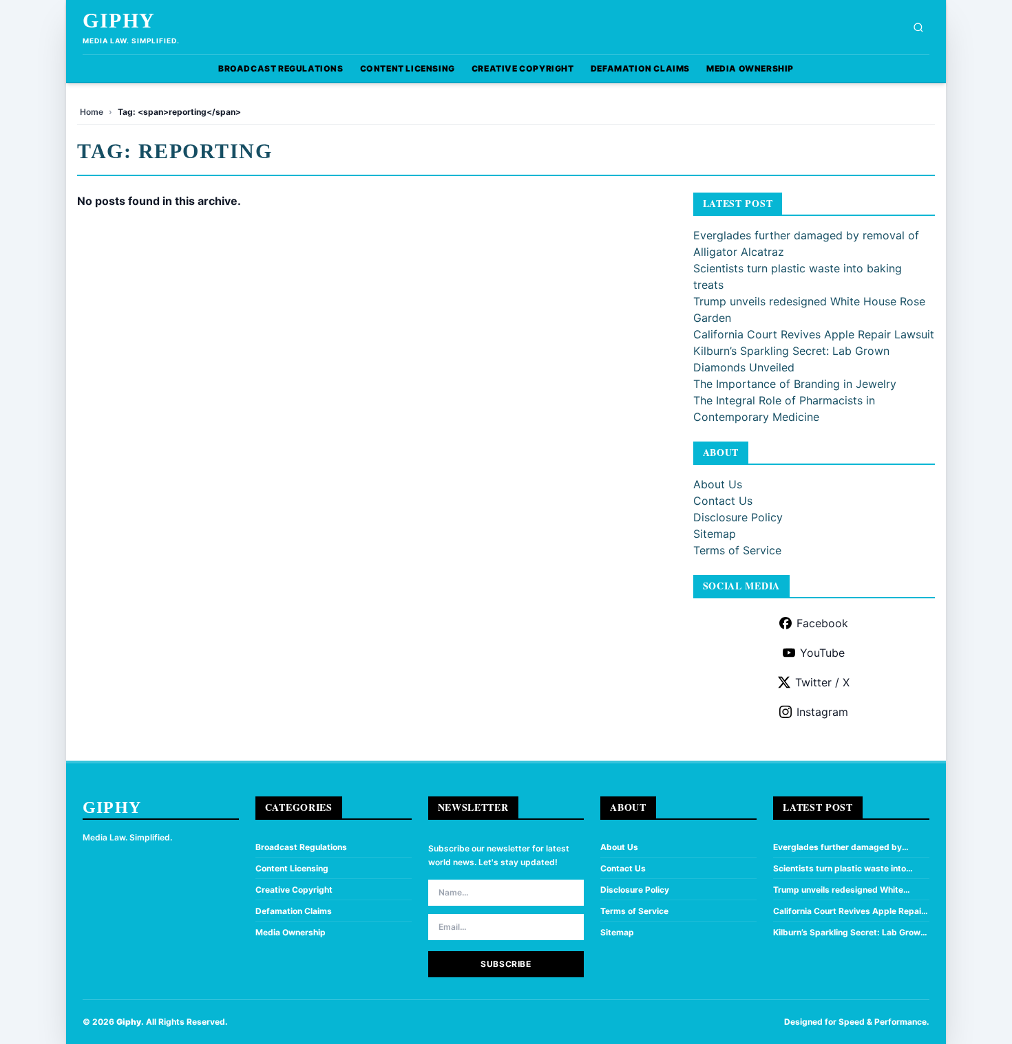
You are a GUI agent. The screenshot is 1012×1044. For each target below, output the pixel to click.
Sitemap (714, 534)
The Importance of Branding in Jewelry (794, 384)
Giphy (119, 20)
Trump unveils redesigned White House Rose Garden (838, 889)
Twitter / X (822, 682)
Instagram (822, 712)
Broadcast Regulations (281, 68)
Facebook (822, 623)
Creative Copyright (523, 68)
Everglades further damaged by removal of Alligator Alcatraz (837, 847)
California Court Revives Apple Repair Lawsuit (813, 334)
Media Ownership (750, 68)
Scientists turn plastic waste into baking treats (839, 868)
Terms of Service (737, 550)
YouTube (822, 653)
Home (91, 112)
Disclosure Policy (738, 517)
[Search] (918, 28)
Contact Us (722, 501)
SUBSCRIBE (506, 964)
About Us (717, 484)
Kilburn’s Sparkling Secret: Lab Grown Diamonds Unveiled (849, 932)
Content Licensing (407, 68)
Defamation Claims (640, 68)
